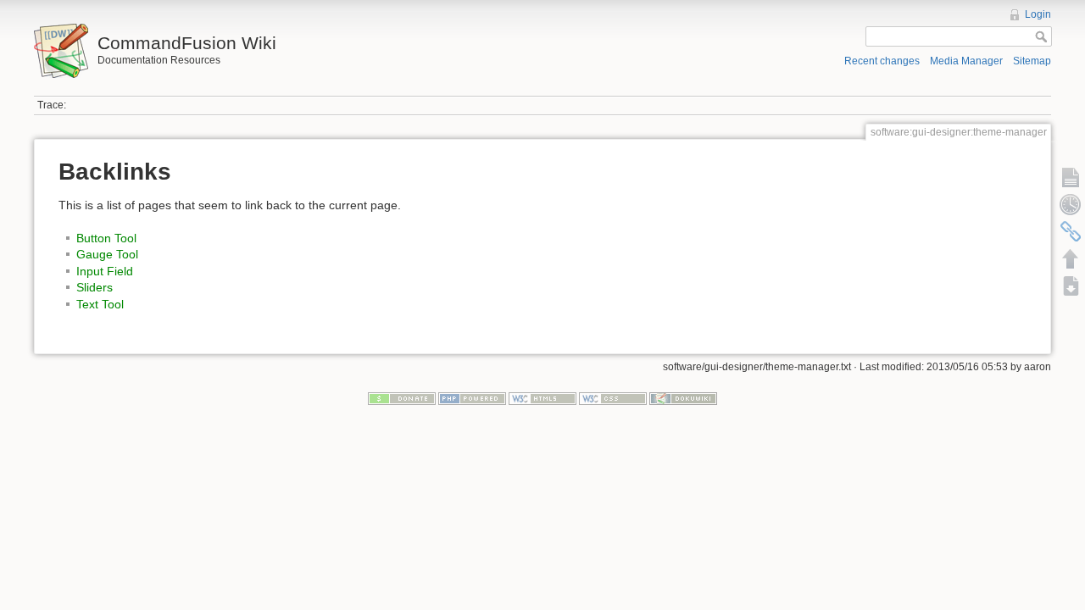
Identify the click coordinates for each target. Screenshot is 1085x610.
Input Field (104, 271)
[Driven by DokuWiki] (683, 398)
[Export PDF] (1070, 285)
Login (1038, 14)
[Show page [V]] (1070, 177)
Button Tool (106, 238)
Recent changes (882, 61)
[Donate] (402, 398)
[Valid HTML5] (542, 398)
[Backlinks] (1070, 231)
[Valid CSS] (613, 398)
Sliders (94, 287)
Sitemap (1032, 61)
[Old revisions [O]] (1070, 204)
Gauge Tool (107, 254)
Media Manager (966, 61)
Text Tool (100, 304)
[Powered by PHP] (472, 398)
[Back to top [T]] (1070, 258)
